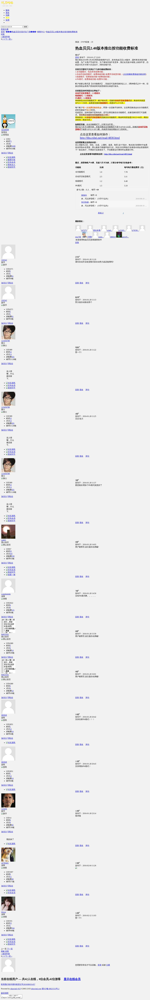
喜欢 (7, 13)
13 (11, 354)
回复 (3, 34)
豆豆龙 (4, 715)
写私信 (10, 153)
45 (12, 825)
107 (11, 554)
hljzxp (3, 912)
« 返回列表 (5, 37)
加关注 (4, 153)
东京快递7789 (86, 202)
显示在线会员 (72, 979)
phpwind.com (36, 989)
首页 (3, 32)
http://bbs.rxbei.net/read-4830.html (100, 137)
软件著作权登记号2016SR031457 (21, 984)
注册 (6, 29)
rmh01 (3, 540)
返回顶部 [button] (4, 993)
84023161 (5, 634)
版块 (7, 10)
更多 (77, 57)
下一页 (10, 949)
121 (13, 610)
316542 (4, 260)
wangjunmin (6, 594)
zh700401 (5, 863)
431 (13, 357)
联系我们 (4, 984)
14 (12, 650)
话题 (7, 15)
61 (12, 276)
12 (11, 352)
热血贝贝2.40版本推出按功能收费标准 (61, 32)
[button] (101, 213)
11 (11, 877)
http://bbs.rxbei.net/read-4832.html (118, 154)
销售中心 (41, 32)
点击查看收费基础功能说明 (134, 74)
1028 (13, 146)
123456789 (5, 341)
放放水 (84, 195)
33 (11, 551)
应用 (7, 20)
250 (13, 556)
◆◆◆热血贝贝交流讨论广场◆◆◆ (21, 32)
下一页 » (8, 39)
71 (11, 141)
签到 (7, 18)
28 (12, 879)
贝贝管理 (5, 130)
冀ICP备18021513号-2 (50, 989)
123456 (4, 809)
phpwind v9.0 (15, 989)
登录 (3, 29)
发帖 (3, 951)
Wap (7, 22)
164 (13, 928)
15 (11, 923)
